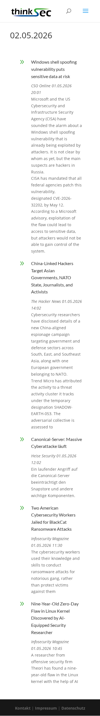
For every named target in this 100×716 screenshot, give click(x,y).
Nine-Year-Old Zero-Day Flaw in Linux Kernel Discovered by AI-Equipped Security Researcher (55, 618)
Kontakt (23, 708)
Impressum (46, 708)
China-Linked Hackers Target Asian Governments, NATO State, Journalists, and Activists (52, 277)
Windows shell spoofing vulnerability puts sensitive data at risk (54, 69)
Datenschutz (73, 708)
